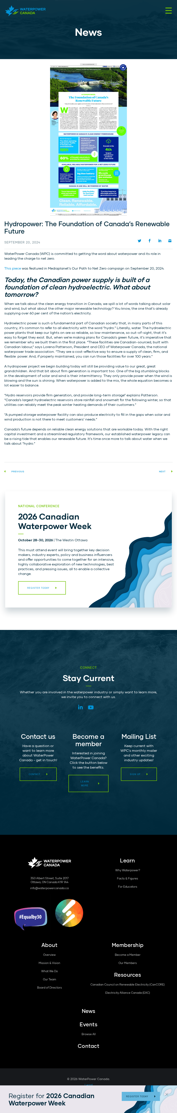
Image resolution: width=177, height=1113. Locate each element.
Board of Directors (49, 987)
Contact (34, 774)
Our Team (49, 979)
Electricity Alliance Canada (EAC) (127, 992)
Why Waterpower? (127, 870)
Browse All (89, 1034)
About (49, 945)
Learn (127, 860)
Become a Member (128, 954)
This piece (12, 268)
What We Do (49, 971)
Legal (89, 1085)
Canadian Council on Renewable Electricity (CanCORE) (127, 984)
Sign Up (135, 774)
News (88, 1011)
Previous (17, 471)
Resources (127, 975)
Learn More (85, 783)
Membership (128, 945)
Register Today (137, 1096)
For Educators (127, 886)
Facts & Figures (127, 878)
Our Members (128, 963)
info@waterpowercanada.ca (49, 888)
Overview (49, 954)
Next (162, 471)
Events (88, 1024)
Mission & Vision (49, 963)
